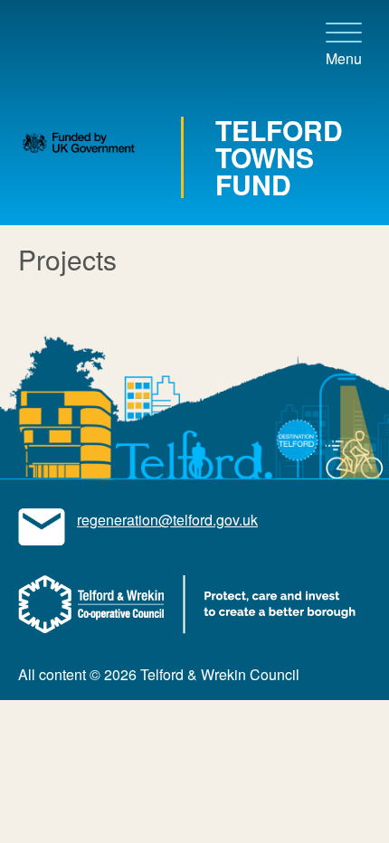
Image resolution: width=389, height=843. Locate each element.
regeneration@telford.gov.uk (167, 519)
